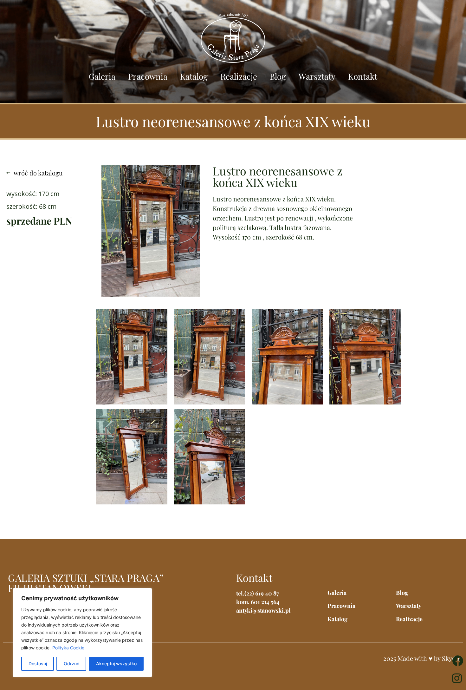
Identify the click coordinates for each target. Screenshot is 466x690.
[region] (82, 632)
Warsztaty (317, 76)
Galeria (102, 76)
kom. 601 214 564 (258, 602)
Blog (278, 76)
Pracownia (147, 76)
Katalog (194, 76)
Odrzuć (71, 663)
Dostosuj (38, 663)
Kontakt (362, 76)
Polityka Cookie (68, 647)
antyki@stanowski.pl (263, 610)
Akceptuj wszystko (116, 663)
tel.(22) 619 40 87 (257, 593)
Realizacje (238, 76)
